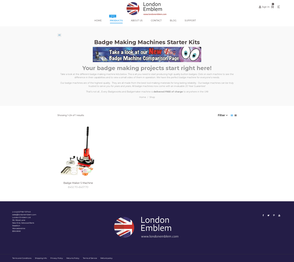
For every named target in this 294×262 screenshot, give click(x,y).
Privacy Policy (56, 258)
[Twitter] (269, 215)
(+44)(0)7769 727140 (21, 212)
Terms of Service (90, 258)
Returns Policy (72, 258)
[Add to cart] (103, 171)
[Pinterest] (274, 215)
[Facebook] (263, 215)
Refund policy (106, 258)
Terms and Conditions (21, 258)
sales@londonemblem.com (24, 214)
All (59, 35)
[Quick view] (103, 162)
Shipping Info (41, 258)
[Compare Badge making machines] (147, 54)
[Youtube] (279, 215)
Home (142, 97)
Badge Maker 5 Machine (78, 183)
